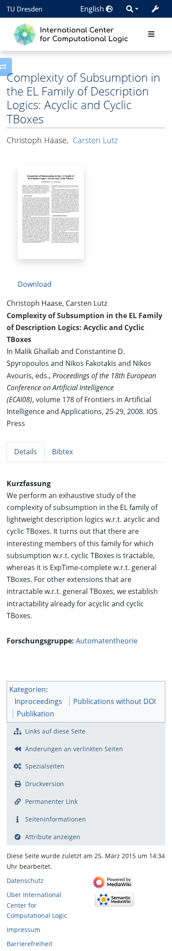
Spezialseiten (44, 766)
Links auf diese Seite (55, 731)
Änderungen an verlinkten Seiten (74, 749)
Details (25, 451)
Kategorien (27, 689)
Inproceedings (38, 701)
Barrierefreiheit (29, 944)
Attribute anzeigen (52, 837)
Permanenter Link (51, 801)
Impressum (23, 929)
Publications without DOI (114, 701)
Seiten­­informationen (55, 819)
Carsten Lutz (95, 140)
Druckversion (44, 784)
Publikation (35, 714)
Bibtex (62, 451)
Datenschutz (25, 880)
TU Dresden (24, 8)
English (93, 9)
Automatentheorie (107, 641)
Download (35, 284)
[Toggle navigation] (151, 34)
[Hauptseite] (73, 33)
